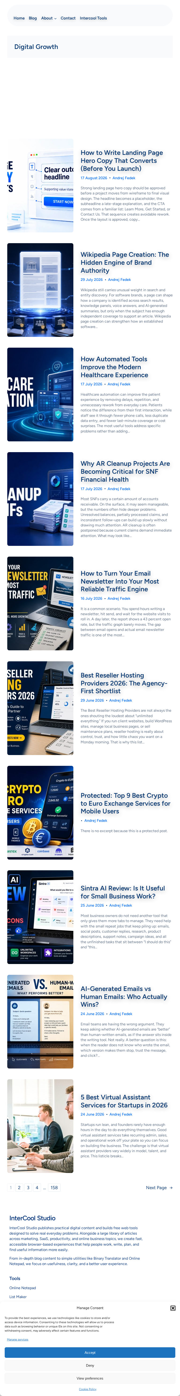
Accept (90, 1353)
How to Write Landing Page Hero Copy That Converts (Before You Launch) (122, 160)
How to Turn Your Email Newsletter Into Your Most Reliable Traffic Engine (120, 581)
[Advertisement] (90, 100)
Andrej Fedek (123, 178)
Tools (14, 1278)
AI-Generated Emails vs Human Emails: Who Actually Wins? (124, 996)
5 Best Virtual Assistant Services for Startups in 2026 (124, 1101)
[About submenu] (55, 18)
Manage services (17, 1339)
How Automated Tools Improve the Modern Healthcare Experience (114, 367)
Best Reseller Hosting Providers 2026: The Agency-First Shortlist (124, 683)
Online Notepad (22, 1288)
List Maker (17, 1297)
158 (54, 1187)
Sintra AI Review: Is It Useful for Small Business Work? (123, 892)
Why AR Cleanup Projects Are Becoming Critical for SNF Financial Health (125, 471)
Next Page (159, 1187)
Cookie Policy (87, 1389)
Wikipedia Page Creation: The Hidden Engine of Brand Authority (125, 262)
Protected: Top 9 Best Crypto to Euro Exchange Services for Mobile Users (125, 803)
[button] (173, 1308)
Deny (90, 1365)
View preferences (90, 1378)
